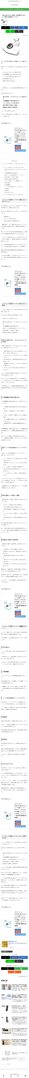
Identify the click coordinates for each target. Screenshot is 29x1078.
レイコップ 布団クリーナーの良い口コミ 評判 (13, 167)
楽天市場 (18, 148)
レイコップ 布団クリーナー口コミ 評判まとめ (13, 194)
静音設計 (7, 190)
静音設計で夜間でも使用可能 (11, 179)
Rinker (20, 143)
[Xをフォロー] (9, 947)
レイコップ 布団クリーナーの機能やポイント (13, 180)
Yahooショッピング (20, 150)
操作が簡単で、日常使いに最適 (11, 177)
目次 (13, 161)
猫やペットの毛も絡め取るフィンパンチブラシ (15, 175)
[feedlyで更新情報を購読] (11, 947)
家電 (3, 951)
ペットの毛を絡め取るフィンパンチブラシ (14, 186)
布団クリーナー (9, 951)
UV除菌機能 (7, 184)
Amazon (18, 145)
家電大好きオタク (12, 941)
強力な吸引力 (8, 182)
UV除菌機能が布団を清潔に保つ (12, 173)
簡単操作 (7, 188)
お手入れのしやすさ (9, 192)
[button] (19, 31)
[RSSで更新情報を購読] (13, 947)
